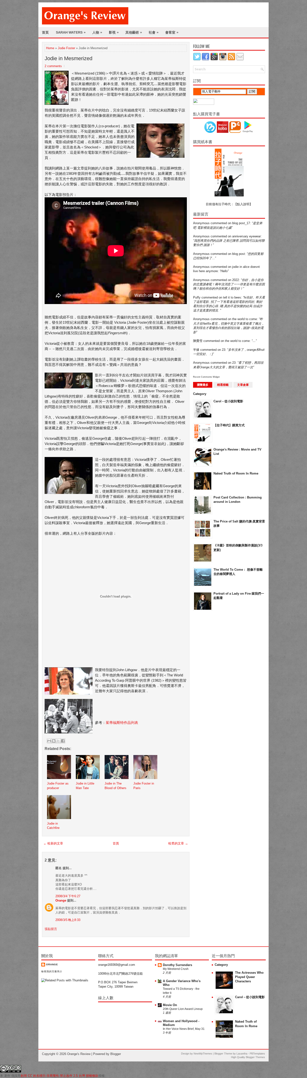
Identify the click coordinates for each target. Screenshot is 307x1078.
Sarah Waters (71, 32)
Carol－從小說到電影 (228, 401)
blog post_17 (241, 223)
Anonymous (201, 223)
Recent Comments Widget (206, 377)
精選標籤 (223, 385)
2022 (235, 280)
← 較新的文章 (53, 843)
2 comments (53, 66)
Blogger (115, 1054)
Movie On (170, 1005)
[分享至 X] (58, 740)
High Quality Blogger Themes (248, 1057)
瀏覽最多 (202, 385)
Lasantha (241, 1053)
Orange (60, 900)
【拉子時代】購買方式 (229, 425)
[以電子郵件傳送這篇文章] (49, 740)
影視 (114, 32)
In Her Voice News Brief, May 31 (184, 1029)
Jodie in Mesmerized (68, 58)
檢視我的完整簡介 (51, 971)
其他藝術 (133, 32)
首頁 (45, 32)
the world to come (244, 319)
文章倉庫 (243, 385)
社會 (154, 32)
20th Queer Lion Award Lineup (183, 1009)
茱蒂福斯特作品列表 (122, 723)
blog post (238, 254)
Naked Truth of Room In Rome (235, 473)
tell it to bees (232, 297)
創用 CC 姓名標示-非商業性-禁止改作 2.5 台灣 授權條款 (59, 1076)
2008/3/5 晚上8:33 (67, 920)
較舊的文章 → (178, 843)
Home (50, 48)
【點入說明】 (243, 204)
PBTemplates (257, 1053)
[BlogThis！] (53, 740)
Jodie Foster (66, 48)
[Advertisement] (212, 691)
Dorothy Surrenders (177, 965)
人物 (97, 32)
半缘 (196, 350)
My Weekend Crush (176, 969)
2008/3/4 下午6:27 (67, 896)
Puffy (197, 297)
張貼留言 (51, 929)
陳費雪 (197, 341)
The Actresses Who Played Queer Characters (249, 977)
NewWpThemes (203, 1053)
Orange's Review (78, 1054)
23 (223, 350)
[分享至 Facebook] (62, 740)
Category (199, 394)
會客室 (171, 32)
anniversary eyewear (246, 236)
